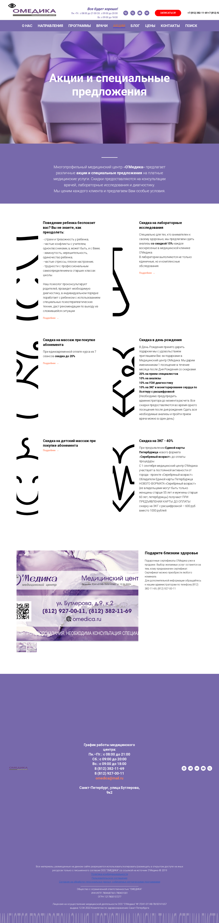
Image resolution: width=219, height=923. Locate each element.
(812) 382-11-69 (110, 769)
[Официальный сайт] (184, 769)
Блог (135, 26)
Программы (79, 26)
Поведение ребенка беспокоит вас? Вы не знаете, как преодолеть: (69, 227)
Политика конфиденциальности (109, 874)
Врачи (102, 26)
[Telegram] (190, 769)
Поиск (191, 26)
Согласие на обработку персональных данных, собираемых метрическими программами (109, 881)
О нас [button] (27, 26)
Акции (119, 26)
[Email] (203, 769)
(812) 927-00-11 (110, 773)
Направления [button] (50, 26)
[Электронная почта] (139, 13)
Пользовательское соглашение (109, 878)
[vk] (146, 13)
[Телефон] (125, 13)
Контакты (170, 26)
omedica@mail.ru (109, 778)
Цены (150, 26)
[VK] (196, 769)
